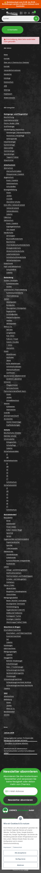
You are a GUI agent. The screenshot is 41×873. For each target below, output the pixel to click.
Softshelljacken (12, 314)
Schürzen (7, 382)
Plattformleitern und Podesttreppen (19, 576)
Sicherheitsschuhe (10, 461)
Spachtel (9, 533)
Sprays (8, 536)
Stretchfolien (11, 594)
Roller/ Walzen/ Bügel (14, 530)
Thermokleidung (12, 296)
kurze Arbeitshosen (13, 363)
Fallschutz (7, 217)
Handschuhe (8, 233)
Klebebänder (8, 551)
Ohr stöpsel (10, 230)
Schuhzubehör (9, 439)
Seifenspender (11, 139)
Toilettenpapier (12, 548)
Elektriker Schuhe (10, 436)
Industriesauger (12, 664)
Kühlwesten (10, 407)
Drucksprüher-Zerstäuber (15, 604)
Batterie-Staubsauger (14, 661)
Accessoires (8, 419)
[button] (21, 13)
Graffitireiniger (9, 126)
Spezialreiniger (9, 154)
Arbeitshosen (11, 354)
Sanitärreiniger (9, 151)
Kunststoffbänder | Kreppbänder (18, 561)
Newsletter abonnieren (20, 799)
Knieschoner (8, 263)
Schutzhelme (11, 270)
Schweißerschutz (12, 400)
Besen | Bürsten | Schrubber (16, 601)
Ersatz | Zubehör (12, 180)
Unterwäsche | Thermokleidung (15, 290)
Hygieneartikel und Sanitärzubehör (16, 539)
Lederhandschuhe (13, 254)
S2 (7, 470)
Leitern (6, 567)
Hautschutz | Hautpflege (15, 136)
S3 (7, 473)
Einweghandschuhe (13, 248)
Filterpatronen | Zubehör (15, 174)
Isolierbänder (11, 558)
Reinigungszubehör (11, 598)
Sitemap (7, 90)
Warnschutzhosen (13, 370)
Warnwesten (11, 410)
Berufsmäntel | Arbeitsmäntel (15, 376)
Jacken (9, 196)
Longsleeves (10, 333)
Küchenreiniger (9, 145)
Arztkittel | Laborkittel (14, 379)
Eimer (8, 521)
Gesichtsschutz (12, 183)
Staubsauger (11, 676)
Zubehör (9, 214)
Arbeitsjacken (11, 302)
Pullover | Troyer (12, 339)
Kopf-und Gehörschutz (12, 266)
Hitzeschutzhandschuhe (15, 251)
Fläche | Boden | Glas (11, 123)
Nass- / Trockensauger (14, 667)
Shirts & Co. (8, 327)
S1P (7, 457)
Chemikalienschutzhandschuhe (18, 245)
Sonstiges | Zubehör (13, 619)
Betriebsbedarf (9, 712)
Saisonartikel (8, 148)
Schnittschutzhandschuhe (16, 257)
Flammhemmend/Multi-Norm (15, 391)
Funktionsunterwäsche (14, 293)
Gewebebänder (12, 554)
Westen (9, 320)
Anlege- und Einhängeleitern (16, 570)
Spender (9, 545)
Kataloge (7, 78)
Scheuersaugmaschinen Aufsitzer (18, 682)
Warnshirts (10, 348)
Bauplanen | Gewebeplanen (16, 591)
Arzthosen (10, 357)
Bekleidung (8, 699)
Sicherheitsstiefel (10, 485)
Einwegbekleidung (10, 190)
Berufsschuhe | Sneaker (12, 433)
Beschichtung (9, 117)
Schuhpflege (11, 445)
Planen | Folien (9, 585)
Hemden (9, 330)
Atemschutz (8, 168)
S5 (7, 476)
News (6, 55)
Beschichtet (10, 242)
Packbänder (10, 564)
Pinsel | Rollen (11, 527)
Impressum (7, 847)
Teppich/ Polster (12, 157)
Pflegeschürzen (12, 385)
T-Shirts (9, 345)
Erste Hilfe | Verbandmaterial (14, 205)
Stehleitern (10, 582)
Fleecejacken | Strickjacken (16, 308)
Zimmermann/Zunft (11, 416)
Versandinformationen (12, 70)
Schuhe (6, 715)
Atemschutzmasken (13, 171)
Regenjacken (11, 311)
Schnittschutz (11, 482)
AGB (5, 86)
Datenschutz (17, 847)
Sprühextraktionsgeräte (15, 673)
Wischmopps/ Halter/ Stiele (16, 622)
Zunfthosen (10, 373)
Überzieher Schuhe (13, 202)
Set (7, 639)
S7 (7, 479)
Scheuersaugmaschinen (15, 670)
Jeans (8, 360)
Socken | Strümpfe (11, 280)
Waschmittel (8, 160)
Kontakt (7, 58)
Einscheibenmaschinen (12, 630)
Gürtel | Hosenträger (13, 422)
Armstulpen (10, 236)
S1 (7, 454)
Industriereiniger (10, 142)
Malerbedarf (10, 524)
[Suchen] (36, 18)
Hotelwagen (8, 645)
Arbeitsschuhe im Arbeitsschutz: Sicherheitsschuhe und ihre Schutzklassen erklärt (19, 751)
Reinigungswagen (10, 652)
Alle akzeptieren (20, 853)
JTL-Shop (24, 870)
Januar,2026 (9, 733)
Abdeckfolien (11, 588)
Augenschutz (9, 177)
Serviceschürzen (12, 388)
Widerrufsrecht (9, 98)
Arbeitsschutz (9, 696)
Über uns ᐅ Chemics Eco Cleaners (16, 62)
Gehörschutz (8, 220)
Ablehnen (20, 865)
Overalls (9, 199)
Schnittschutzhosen (13, 367)
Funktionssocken (12, 284)
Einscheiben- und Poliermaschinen (19, 633)
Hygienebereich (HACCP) (15, 610)
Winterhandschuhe (13, 260)
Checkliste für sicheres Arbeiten (16, 743)
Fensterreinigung (12, 607)
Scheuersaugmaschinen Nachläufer (19, 685)
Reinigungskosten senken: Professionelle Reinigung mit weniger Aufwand (18, 739)
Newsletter (8, 74)
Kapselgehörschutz (13, 226)
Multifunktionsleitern (13, 573)
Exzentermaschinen (13, 636)
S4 (7, 500)
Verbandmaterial (12, 208)
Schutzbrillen (11, 186)
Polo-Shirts (10, 336)
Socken (9, 287)
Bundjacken (10, 305)
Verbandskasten (12, 211)
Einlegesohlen (11, 442)
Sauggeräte (8, 658)
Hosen (8, 193)
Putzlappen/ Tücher (13, 616)
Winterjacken (11, 323)
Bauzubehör (8, 518)
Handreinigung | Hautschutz (14, 129)
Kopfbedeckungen (13, 425)
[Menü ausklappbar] (3, 8)
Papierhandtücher (13, 542)
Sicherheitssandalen (11, 451)
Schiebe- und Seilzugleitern (16, 579)
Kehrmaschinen (9, 648)
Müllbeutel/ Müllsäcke (14, 613)
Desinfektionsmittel (11, 120)
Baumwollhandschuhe (14, 239)
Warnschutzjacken (13, 317)
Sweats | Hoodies (12, 342)
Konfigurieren (20, 859)
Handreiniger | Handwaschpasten (18, 133)
